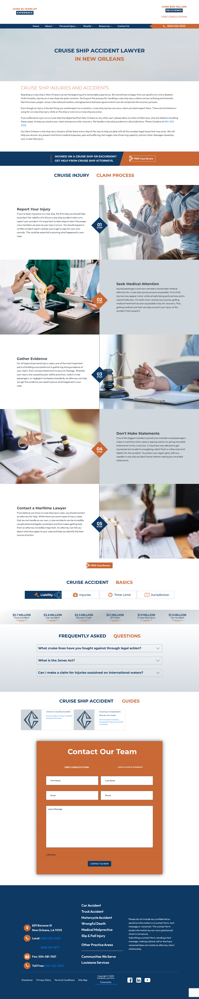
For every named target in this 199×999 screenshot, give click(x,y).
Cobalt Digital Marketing (106, 984)
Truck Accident (92, 911)
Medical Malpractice (96, 930)
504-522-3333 (54, 965)
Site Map (82, 980)
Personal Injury (67, 26)
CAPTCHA (51, 855)
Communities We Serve (98, 956)
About (48, 26)
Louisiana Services (95, 962)
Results (87, 26)
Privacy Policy (43, 980)
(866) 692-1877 (50, 947)
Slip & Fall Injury (93, 936)
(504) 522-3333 (51, 938)
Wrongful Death (93, 923)
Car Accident (91, 905)
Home (36, 26)
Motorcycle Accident (96, 917)
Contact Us (123, 26)
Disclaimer (27, 980)
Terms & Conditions (64, 980)
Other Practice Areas (97, 945)
